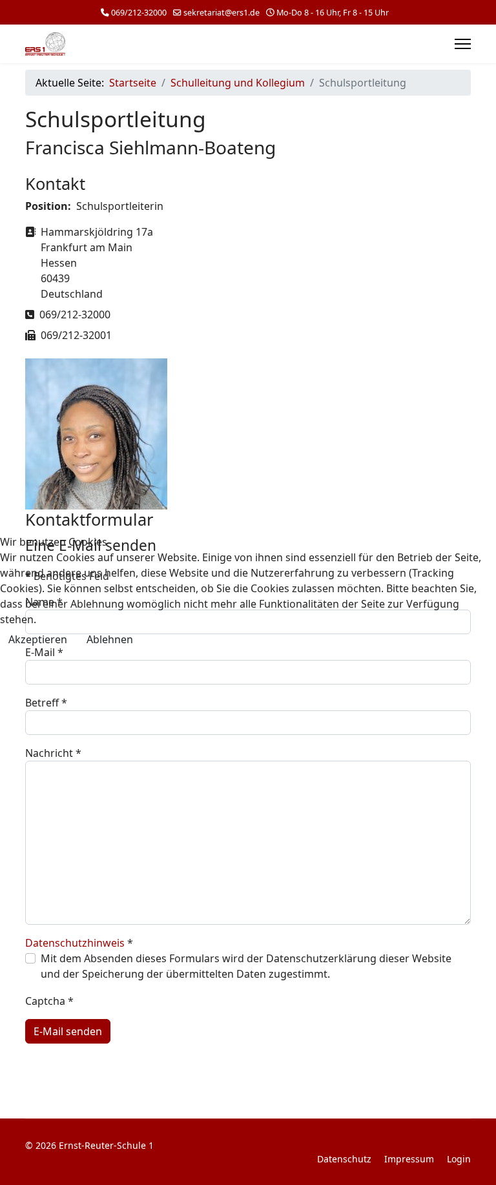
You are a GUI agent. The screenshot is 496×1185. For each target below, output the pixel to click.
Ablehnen (110, 639)
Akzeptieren (37, 639)
